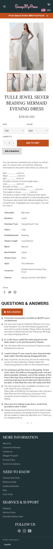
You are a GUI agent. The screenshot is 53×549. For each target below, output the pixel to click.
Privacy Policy (9, 460)
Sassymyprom (14, 540)
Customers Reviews (12, 447)
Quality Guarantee (11, 486)
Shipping (7, 508)
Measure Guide (9, 482)
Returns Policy (9, 512)
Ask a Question (12, 151)
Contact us (7, 451)
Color (30, 124)
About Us (7, 443)
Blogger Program (10, 456)
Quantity (7, 137)
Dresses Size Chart (11, 478)
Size (5, 124)
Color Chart (8, 494)
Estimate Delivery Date (13, 516)
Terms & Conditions (11, 464)
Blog (5, 490)
